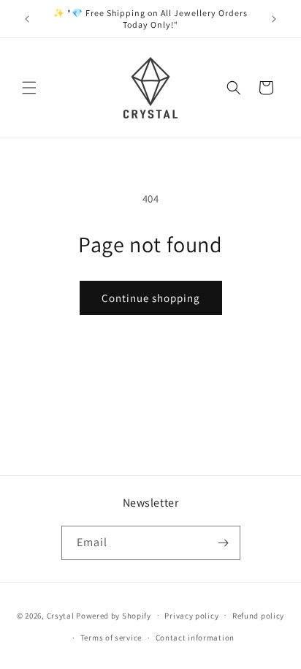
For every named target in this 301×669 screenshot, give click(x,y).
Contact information (195, 637)
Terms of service (111, 637)
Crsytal (62, 615)
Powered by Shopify (113, 615)
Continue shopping (151, 298)
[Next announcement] (274, 19)
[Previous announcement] (27, 19)
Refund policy (258, 616)
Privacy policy (191, 616)
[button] (29, 88)
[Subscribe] (223, 543)
